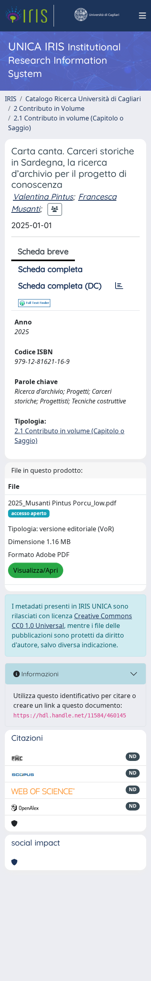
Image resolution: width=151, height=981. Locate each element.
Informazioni (39, 674)
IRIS (11, 98)
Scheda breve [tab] (43, 251)
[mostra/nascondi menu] (142, 16)
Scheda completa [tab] (50, 269)
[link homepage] (29, 16)
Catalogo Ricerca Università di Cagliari (83, 98)
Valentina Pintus (43, 196)
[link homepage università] (96, 16)
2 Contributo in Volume (49, 108)
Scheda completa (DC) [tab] (59, 286)
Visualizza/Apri (35, 570)
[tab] (119, 285)
